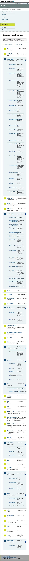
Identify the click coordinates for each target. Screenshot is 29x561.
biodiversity (10, 214)
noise (8, 510)
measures (13, 105)
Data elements (5, 19)
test (8, 526)
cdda (8, 290)
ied (8, 406)
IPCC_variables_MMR (14, 391)
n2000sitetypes (14, 266)
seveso (9, 521)
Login (18, 3)
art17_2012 (10, 203)
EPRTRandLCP (11, 325)
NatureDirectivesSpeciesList (14, 278)
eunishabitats (14, 236)
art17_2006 (10, 198)
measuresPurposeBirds (14, 119)
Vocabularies (5, 24)
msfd (8, 493)
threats (12, 178)
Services (4, 27)
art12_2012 (10, 54)
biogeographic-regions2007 (14, 221)
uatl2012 (13, 455)
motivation (13, 239)
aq (7, 48)
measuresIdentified (14, 110)
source (12, 371)
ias (8, 401)
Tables (3, 17)
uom (8, 530)
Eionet (7, 9)
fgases (9, 346)
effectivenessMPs (14, 80)
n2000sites (13, 262)
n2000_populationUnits (14, 245)
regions (13, 502)
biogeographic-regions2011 (14, 225)
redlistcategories (14, 281)
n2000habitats (14, 257)
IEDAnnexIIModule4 (12, 424)
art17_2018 (10, 208)
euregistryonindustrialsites (12, 332)
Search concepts (19, 44)
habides (9, 396)
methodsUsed (14, 129)
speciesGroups (14, 505)
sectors (12, 488)
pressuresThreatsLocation (14, 143)
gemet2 (9, 360)
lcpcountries (14, 478)
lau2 (8, 464)
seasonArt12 (14, 165)
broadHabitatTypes (14, 498)
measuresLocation (14, 114)
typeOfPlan (13, 191)
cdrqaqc (13, 68)
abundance (13, 217)
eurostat (9, 337)
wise (8, 535)
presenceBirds (14, 140)
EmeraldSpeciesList (14, 232)
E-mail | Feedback (6, 556)
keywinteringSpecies (14, 100)
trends (12, 183)
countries (13, 73)
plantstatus (13, 482)
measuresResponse (14, 125)
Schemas (4, 22)
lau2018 (9, 467)
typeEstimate (14, 187)
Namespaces (5, 29)
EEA (8, 1)
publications (10, 515)
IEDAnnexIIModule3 (12, 417)
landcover (10, 442)
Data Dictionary (12, 9)
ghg (8, 383)
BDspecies (13, 64)
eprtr (8, 307)
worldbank (10, 540)
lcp (8, 473)
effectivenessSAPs (14, 90)
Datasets (4, 14)
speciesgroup (14, 286)
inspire (9, 437)
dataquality (13, 228)
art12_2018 (10, 59)
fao (8, 341)
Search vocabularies (8, 44)
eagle (12, 451)
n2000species (14, 270)
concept (13, 363)
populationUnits (14, 133)
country (13, 545)
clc (11, 447)
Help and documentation (7, 11)
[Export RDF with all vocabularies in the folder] (25, 61)
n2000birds (13, 250)
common (9, 294)
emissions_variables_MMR (14, 388)
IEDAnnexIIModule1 (12, 412)
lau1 (8, 460)
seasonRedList (14, 172)
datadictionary (11, 298)
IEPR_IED (10, 430)
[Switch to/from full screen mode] (20, 3)
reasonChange (14, 155)
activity (12, 312)
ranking (13, 151)
